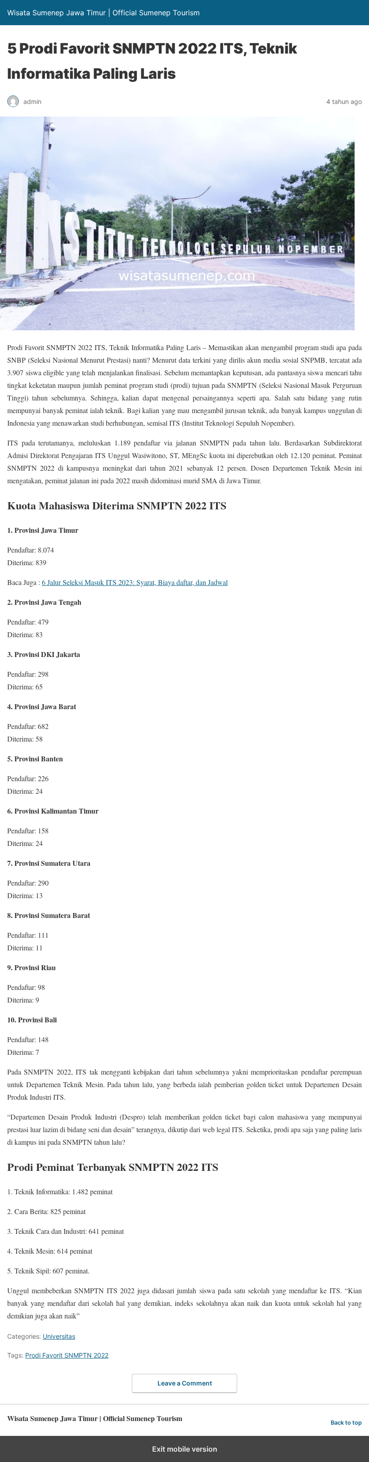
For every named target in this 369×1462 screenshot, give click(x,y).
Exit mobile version (184, 1448)
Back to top (346, 1422)
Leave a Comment (185, 1383)
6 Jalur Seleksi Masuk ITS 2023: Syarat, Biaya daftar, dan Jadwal (135, 582)
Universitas (59, 1336)
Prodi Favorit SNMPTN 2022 (66, 1355)
